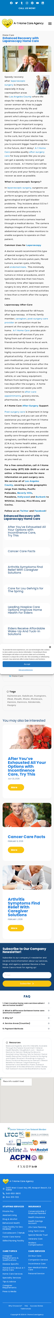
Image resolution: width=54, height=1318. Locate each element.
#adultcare (27, 696)
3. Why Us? (8, 1018)
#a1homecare (14, 696)
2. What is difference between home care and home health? (23, 1011)
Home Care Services (13, 1274)
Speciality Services (12, 1277)
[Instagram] (27, 3)
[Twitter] (16, 3)
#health (18, 699)
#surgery (11, 705)
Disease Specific (11, 1264)
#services (22, 702)
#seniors (11, 702)
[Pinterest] (32, 3)
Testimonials (26, 1309)
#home (26, 699)
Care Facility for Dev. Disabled (13, 1228)
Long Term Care (36, 1231)
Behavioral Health (11, 1223)
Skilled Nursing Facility (13, 1240)
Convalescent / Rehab (14, 1233)
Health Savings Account (35, 1222)
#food (10, 699)
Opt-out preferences (26, 670)
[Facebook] (11, 3)
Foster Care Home (12, 1236)
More (14, 787)
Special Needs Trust (38, 1235)
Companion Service (38, 1259)
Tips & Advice (9, 1281)
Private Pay (8, 1211)
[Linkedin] (42, 3)
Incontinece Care (37, 1263)
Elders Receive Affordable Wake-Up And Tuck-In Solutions (26, 631)
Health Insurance (36, 1217)
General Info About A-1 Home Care (14, 1269)
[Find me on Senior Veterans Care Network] (27, 1129)
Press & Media (9, 1291)
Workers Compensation (35, 1243)
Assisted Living (10, 1215)
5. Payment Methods (13, 1028)
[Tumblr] (21, 3)
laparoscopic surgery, (19, 188)
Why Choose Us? (15, 1306)
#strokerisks (34, 702)
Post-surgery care (15, 412)
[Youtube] (37, 3)
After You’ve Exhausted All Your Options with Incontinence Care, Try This (27, 531)
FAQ (26, 1306)
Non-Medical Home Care (37, 1268)
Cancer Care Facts (21, 551)
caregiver (21, 318)
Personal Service (36, 1273)
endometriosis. (18, 267)
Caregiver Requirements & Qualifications (10, 1258)
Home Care (8, 35)
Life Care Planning (37, 1227)
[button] (50, 647)
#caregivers (40, 696)
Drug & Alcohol (10, 1219)
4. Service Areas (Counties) (16, 1023)
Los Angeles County (20, 96)
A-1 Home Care (21, 330)
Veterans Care (35, 1239)
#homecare (36, 699)
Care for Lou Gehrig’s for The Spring (25, 589)
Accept (27, 664)
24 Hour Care (34, 1256)
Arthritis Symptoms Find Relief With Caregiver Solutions (25, 570)
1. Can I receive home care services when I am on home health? (23, 1004)
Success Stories (36, 1306)
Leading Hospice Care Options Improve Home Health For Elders (25, 610)
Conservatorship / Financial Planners (37, 1212)
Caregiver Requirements (9, 1286)
